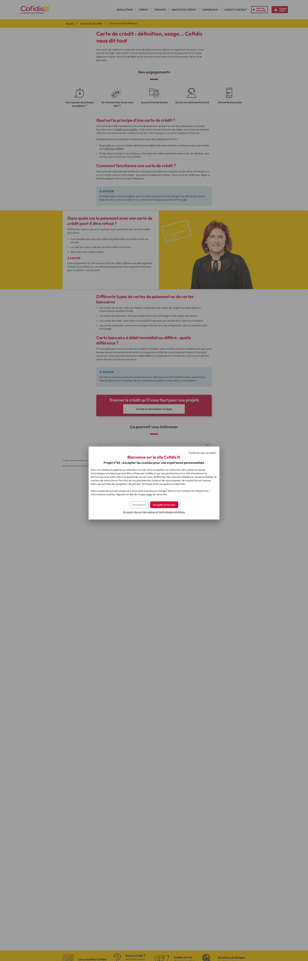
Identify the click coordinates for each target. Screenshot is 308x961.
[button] (164, 504)
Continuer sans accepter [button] (202, 452)
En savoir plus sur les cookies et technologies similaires (154, 512)
